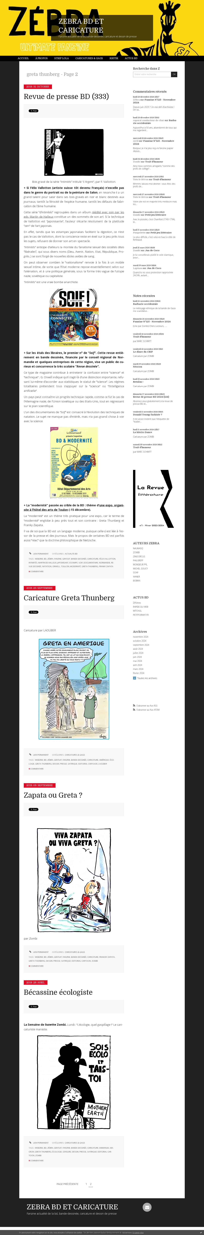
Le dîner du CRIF (143, 351)
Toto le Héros (140, 179)
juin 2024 (137, 657)
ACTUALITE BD (71, 553)
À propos (41, 58)
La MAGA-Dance (142, 432)
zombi (95, 961)
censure (67, 1151)
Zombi (136, 161)
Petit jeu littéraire (155, 215)
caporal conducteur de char (148, 120)
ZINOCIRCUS (139, 556)
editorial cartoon (87, 763)
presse (63, 763)
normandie (104, 562)
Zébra (136, 99)
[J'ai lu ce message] (201, 1232)
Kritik (114, 58)
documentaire (91, 562)
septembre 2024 (141, 645)
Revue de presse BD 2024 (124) (151, 397)
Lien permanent (41, 553)
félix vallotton (107, 558)
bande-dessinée (78, 558)
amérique (104, 760)
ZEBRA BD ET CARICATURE (72, 1207)
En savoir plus (138, 1232)
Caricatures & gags (89, 58)
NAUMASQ (138, 548)
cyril (135, 141)
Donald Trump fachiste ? (147, 414)
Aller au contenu (10, 2)
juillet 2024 (138, 653)
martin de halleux (47, 562)
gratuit (66, 558)
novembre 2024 (140, 636)
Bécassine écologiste (58, 992)
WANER (136, 576)
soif (81, 562)
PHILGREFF (138, 560)
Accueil (23, 58)
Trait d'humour (154, 161)
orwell (56, 566)
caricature (92, 558)
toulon (65, 566)
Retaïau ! (138, 381)
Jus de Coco (152, 250)
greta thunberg (90, 566)
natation (47, 566)
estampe (73, 562)
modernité (75, 566)
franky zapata (106, 566)
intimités (33, 562)
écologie (57, 1151)
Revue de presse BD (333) (66, 97)
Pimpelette (139, 232)
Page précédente (67, 1184)
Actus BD (131, 58)
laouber (102, 763)
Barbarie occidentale (145, 304)
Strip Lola (61, 58)
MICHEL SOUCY (140, 568)
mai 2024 (137, 661)
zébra (50, 558)
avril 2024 (137, 665)
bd (45, 558)
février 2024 (138, 673)
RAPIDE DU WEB (140, 606)
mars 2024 (138, 669)
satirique (72, 763)
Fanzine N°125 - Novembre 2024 (152, 321)
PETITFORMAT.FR (141, 614)
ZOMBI (136, 552)
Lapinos (137, 268)
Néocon (137, 366)
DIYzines (137, 602)
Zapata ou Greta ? (53, 795)
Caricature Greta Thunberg (69, 598)
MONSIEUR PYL (140, 564)
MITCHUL (137, 610)
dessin (56, 763)
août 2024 (138, 649)
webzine (39, 558)
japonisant (62, 562)
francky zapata (107, 957)
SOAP (135, 572)
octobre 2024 (139, 641)
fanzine (58, 558)
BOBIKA (136, 580)
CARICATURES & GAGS (75, 754)
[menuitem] (25, 58)
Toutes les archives (147, 678)
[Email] (147, 1207)
